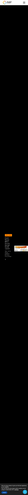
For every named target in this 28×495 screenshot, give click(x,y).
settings (16, 489)
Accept (4, 492)
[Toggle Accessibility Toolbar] (25, 492)
